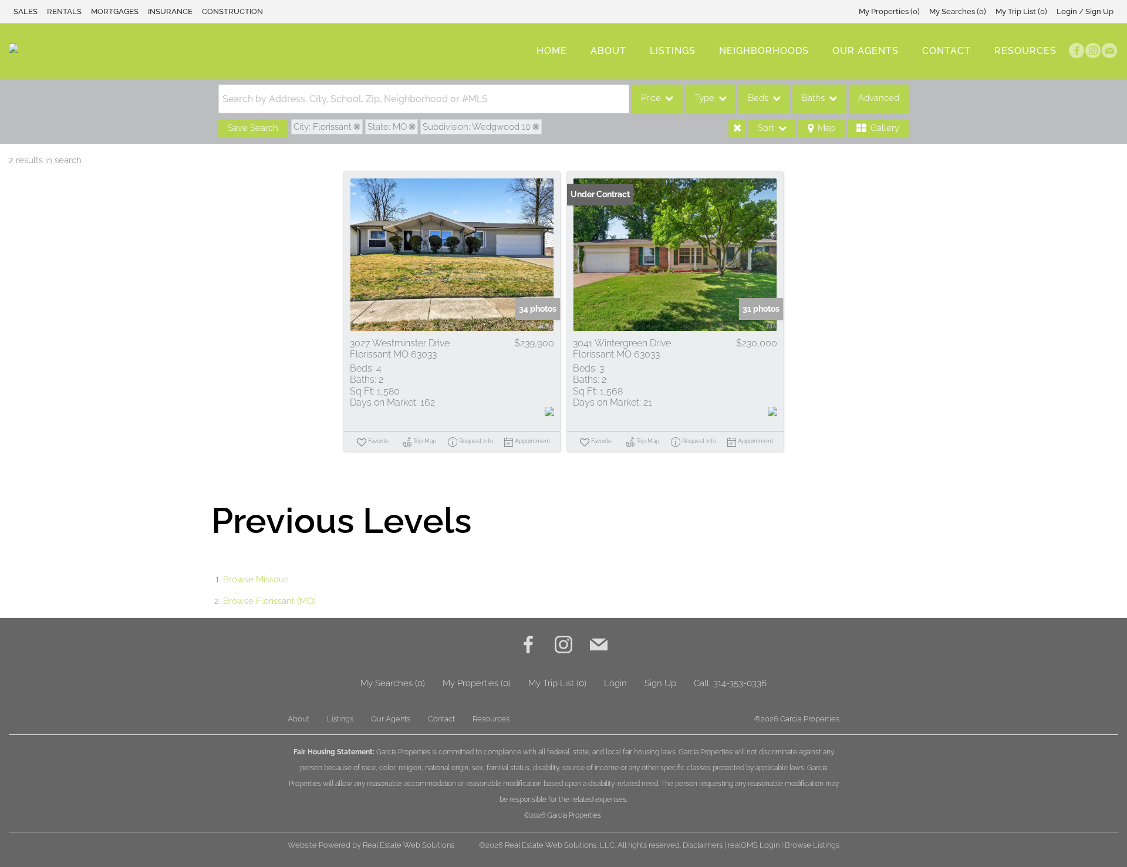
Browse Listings (812, 845)
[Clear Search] (737, 128)
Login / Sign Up (1085, 11)
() (889, 11)
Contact (946, 50)
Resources (1025, 50)
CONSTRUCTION (232, 11)
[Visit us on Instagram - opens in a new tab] (1093, 50)
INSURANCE (170, 11)
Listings (673, 50)
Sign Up (660, 683)
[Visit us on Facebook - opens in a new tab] (1076, 50)
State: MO (387, 127)
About (608, 50)
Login (615, 683)
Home (551, 50)
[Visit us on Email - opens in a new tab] (1109, 50)
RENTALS (64, 11)
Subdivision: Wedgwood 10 (477, 127)
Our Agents (865, 50)
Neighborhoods (764, 50)
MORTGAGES (115, 11)
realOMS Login (754, 845)
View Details (452, 254)
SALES (26, 11)
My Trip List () (1021, 11)
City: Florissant (322, 127)
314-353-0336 (740, 683)
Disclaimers (703, 845)
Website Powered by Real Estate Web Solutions (371, 845)
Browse (256, 579)
